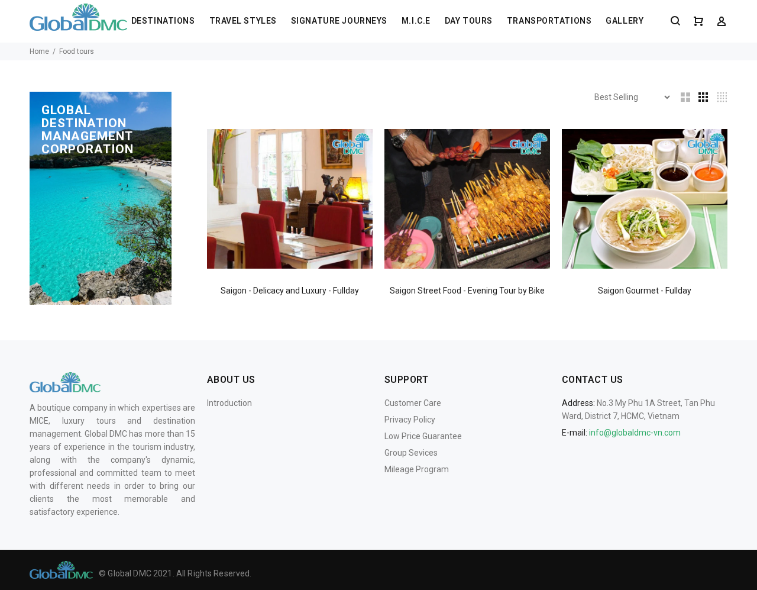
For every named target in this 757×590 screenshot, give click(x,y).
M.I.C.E (416, 20)
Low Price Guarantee (423, 436)
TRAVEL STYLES (243, 20)
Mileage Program (416, 469)
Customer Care (412, 403)
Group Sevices (411, 452)
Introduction (229, 403)
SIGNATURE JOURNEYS (339, 20)
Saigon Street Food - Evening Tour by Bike (467, 290)
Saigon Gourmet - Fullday (644, 290)
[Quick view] (353, 148)
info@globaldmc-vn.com (635, 432)
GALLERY (624, 20)
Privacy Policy (409, 419)
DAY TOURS (469, 20)
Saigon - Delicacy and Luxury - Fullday (290, 290)
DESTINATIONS (163, 20)
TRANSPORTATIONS (549, 20)
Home (39, 51)
